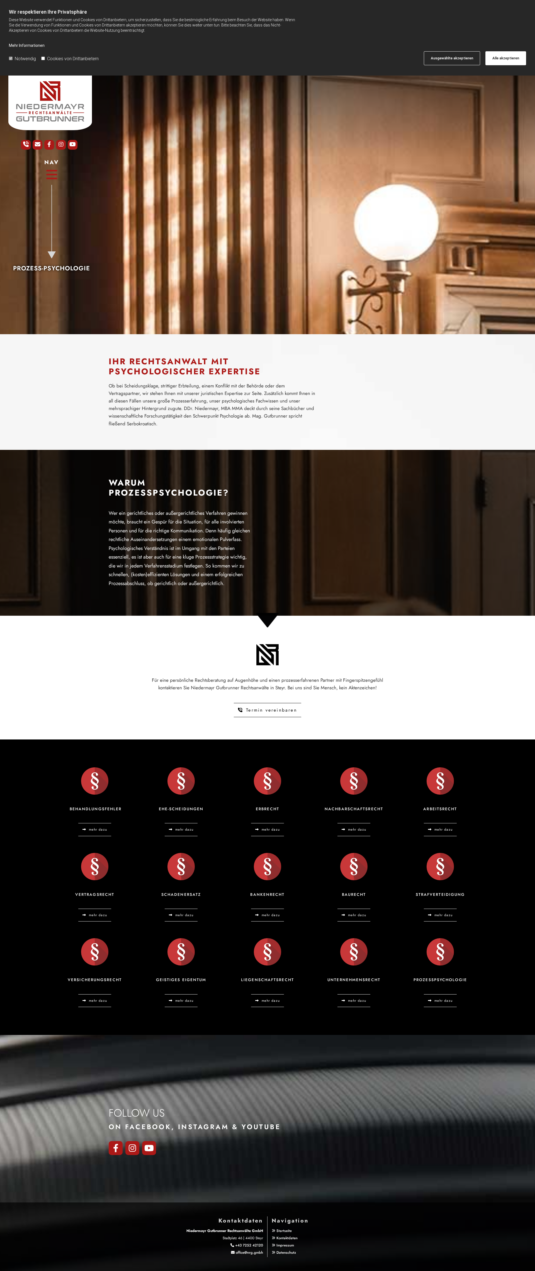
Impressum (285, 1245)
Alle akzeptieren (505, 58)
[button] (51, 174)
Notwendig (25, 58)
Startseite (284, 1230)
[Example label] (149, 1148)
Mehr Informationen (27, 45)
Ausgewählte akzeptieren (452, 58)
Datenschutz (286, 1252)
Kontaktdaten (287, 1238)
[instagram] (132, 1148)
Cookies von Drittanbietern (73, 58)
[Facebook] (116, 1148)
